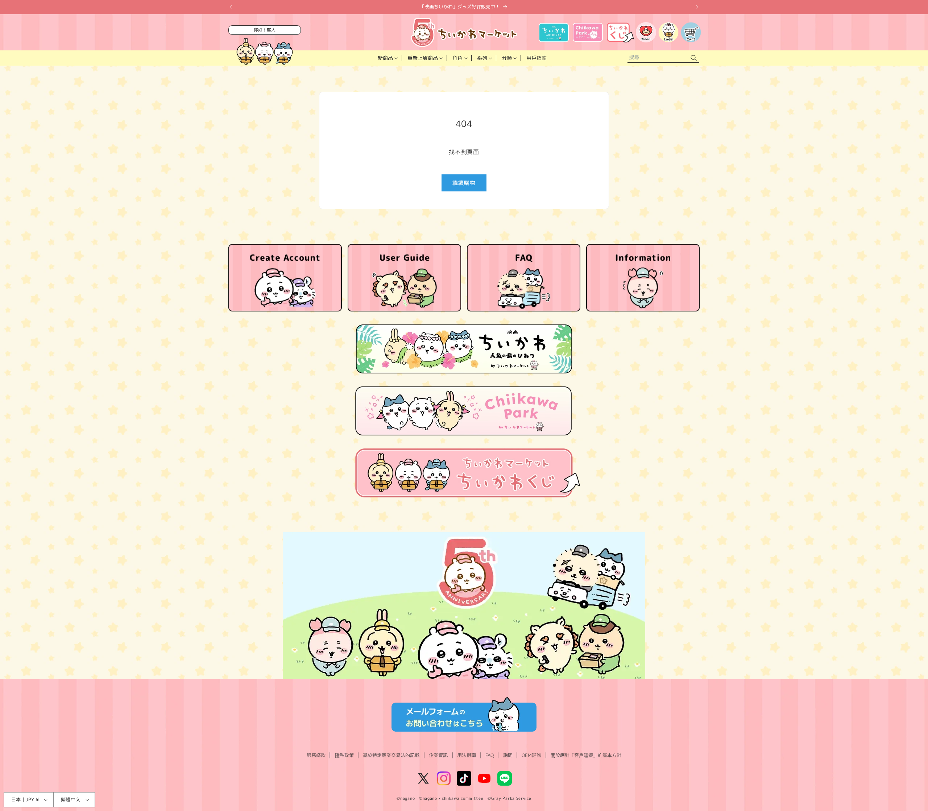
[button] (387, 58)
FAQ (489, 755)
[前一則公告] (231, 7)
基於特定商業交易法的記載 (391, 755)
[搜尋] (693, 58)
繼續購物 (464, 183)
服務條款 (316, 755)
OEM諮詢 (531, 755)
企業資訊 (438, 755)
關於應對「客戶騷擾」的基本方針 (586, 755)
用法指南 (466, 755)
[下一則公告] (697, 7)
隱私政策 (344, 755)
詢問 (508, 755)
